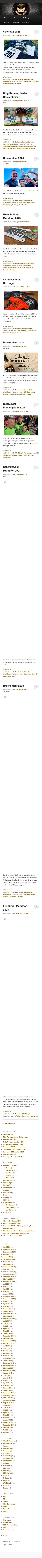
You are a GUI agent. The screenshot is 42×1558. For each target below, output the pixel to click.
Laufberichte (28, 79)
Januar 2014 (7, 1420)
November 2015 (8, 1365)
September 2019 (9, 1281)
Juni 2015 (6, 1378)
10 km (18, 331)
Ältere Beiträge (9, 1124)
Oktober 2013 (8, 1427)
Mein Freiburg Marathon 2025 (12, 216)
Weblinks (16, 22)
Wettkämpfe (26, 18)
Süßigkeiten (7, 1192)
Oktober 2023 (8, 1264)
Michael (6, 1509)
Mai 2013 (6, 1430)
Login (5, 1535)
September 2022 (9, 1272)
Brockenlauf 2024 (13, 342)
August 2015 (7, 1373)
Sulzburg (20, 455)
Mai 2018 (6, 1301)
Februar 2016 (7, 1358)
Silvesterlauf (32, 331)
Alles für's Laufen (9, 1165)
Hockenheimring (27, 146)
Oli (4, 1499)
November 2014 (8, 1395)
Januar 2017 (7, 1333)
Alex (26, 35)
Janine (5, 1501)
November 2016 (8, 1336)
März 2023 (6, 1269)
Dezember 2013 (8, 1422)
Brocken (6, 394)
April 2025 (6, 1254)
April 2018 (6, 1304)
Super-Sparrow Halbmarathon (23, 268)
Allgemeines (19, 79)
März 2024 (6, 1262)
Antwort (29, 394)
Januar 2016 (7, 1360)
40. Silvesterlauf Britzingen (12, 281)
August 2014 (7, 1402)
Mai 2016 (6, 1351)
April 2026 (6, 1247)
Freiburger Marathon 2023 (12, 1157)
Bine (4, 1511)
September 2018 (9, 1299)
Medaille (13, 148)
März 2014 (6, 1415)
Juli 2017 (6, 1321)
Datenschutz (7, 1522)
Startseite (7, 18)
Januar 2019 (7, 1294)
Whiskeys (7, 22)
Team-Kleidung (8, 1530)
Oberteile (9, 1173)
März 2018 (6, 1306)
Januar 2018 (7, 1311)
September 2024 (9, 1259)
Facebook (25, 22)
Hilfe (4, 1527)
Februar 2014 (7, 1417)
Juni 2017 (6, 1323)
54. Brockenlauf (30, 203)
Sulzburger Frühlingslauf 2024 (14, 405)
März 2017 (6, 1331)
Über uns (16, 18)
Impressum (7, 1520)
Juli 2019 (6, 1284)
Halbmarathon (20, 142)
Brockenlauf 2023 (13, 685)
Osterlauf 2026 (11, 31)
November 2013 (8, 1425)
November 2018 (8, 1296)
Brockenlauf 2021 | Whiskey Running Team (18, 1226)
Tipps (5, 1195)
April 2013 (6, 1432)
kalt (35, 146)
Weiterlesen (8, 77)
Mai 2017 (6, 1326)
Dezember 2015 (8, 1363)
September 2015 (9, 1370)
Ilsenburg (28, 81)
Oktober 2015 (8, 1368)
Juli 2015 (6, 1375)
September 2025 (9, 1252)
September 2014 (9, 1400)
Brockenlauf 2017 (9, 1228)
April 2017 (6, 1328)
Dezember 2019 (8, 1276)
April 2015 (6, 1383)
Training (6, 1197)
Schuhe (8, 1175)
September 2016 (9, 1341)
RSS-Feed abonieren (10, 1525)
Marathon (6, 144)
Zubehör (9, 1178)
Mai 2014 (6, 1410)
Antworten (23, 205)
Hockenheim (17, 146)
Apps (8, 1168)
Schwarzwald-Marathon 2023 (12, 468)
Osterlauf (35, 81)
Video (5, 1200)
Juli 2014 (6, 1405)
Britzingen (24, 331)
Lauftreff (6, 1190)
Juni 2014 (6, 1407)
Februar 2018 (7, 1309)
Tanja (5, 1506)
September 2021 (9, 1274)
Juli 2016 (6, 1346)
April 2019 (6, 1289)
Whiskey (6, 1212)
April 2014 (6, 1412)
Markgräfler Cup (11, 455)
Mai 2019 (6, 1286)
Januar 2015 (7, 1390)
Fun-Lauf (6, 1185)
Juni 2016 (6, 1348)
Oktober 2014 (8, 1398)
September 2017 (9, 1318)
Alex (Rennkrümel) (9, 1504)
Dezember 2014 (8, 1393)
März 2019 (6, 1291)
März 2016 (6, 1356)
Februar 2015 (7, 1388)
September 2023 (9, 1267)
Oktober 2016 (8, 1338)
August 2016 (7, 1343)
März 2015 (6, 1385)
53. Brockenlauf (30, 392)
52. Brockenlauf (30, 894)
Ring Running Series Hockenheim (15, 95)
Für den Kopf (10, 1170)
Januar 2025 (7, 1257)
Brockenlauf (19, 200)
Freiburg (28, 266)
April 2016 (6, 1353)
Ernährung (7, 1182)
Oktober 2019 (8, 1279)
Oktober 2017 (8, 1316)
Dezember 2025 (8, 1249)
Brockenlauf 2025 (13, 158)
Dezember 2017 (8, 1314)
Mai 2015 (6, 1380)
